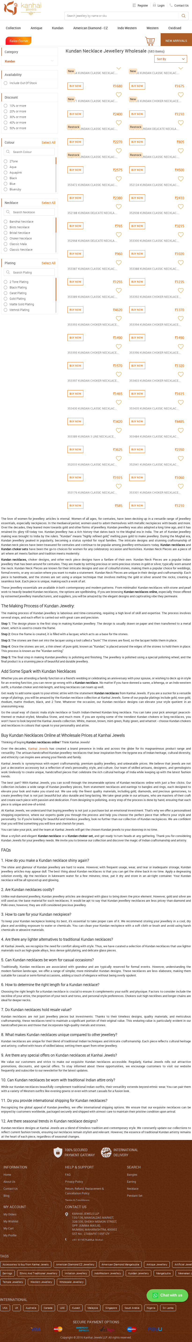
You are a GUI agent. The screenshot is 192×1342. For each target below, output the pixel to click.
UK (16, 1308)
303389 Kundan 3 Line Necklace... (91, 436)
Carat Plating (18, 293)
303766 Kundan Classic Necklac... (154, 73)
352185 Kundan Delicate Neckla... (153, 129)
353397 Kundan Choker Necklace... (93, 380)
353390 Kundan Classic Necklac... (154, 157)
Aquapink (16, 172)
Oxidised (174, 28)
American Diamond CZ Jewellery (75, 1264)
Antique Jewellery (157, 1264)
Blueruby (15, 189)
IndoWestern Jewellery (107, 1273)
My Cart (9, 1228)
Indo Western (127, 28)
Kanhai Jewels (38, 748)
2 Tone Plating (19, 282)
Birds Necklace (20, 227)
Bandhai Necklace (21, 221)
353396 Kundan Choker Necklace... (155, 352)
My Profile (10, 1235)
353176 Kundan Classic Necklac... (92, 492)
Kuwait (76, 1308)
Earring (131, 1181)
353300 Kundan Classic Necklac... (154, 240)
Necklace (132, 1188)
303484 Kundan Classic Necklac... (154, 436)
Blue (12, 184)
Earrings (7, 1273)
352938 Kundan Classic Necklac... (154, 213)
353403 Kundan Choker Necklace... (155, 380)
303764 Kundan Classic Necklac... (92, 73)
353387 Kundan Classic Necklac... (92, 269)
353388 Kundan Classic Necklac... (154, 269)
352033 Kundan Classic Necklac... (92, 464)
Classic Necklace (21, 249)
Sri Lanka (168, 1308)
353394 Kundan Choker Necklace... (155, 324)
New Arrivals (176, 41)
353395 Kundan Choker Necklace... (93, 352)
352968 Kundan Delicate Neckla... (92, 240)
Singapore (111, 1308)
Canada (48, 1308)
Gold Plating (18, 298)
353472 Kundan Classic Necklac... (92, 185)
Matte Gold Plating (22, 304)
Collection (13, 28)
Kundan (57, 28)
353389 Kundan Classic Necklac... (92, 297)
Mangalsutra (163, 1273)
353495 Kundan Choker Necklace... (155, 101)
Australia (31, 1308)
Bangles (132, 1174)
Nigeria (151, 1308)
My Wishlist (11, 1221)
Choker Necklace (21, 238)
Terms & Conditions (77, 1200)
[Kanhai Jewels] (22, 7)
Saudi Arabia (132, 1308)
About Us (9, 1181)
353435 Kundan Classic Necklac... (154, 408)
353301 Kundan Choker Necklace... (155, 492)
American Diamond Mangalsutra (120, 1264)
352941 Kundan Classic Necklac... (154, 464)
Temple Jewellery (13, 1282)
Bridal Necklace (20, 233)
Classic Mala (18, 244)
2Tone (14, 161)
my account (15, 1206)
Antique (36, 28)
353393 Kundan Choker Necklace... (93, 324)
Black (13, 178)
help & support (79, 1167)
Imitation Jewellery (76, 1273)
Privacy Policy (74, 1181)
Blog (6, 1195)
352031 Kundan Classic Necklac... (92, 129)
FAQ (67, 1174)
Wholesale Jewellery (71, 1282)
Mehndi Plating (19, 310)
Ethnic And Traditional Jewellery (38, 1273)
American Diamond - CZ (90, 28)
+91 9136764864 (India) (87, 1240)
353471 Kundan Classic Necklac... (92, 101)
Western (153, 28)
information (15, 1167)
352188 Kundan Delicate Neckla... (92, 213)
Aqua (13, 167)
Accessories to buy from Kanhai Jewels (26, 1264)
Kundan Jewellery (138, 1273)
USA (5, 1308)
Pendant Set (134, 1195)
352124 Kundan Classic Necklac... (154, 185)
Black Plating (18, 287)
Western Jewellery (41, 1282)
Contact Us (11, 1188)
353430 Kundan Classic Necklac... (92, 408)
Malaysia (93, 1308)
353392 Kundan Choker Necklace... (155, 297)
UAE (62, 1308)
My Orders (10, 1214)
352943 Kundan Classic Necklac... (92, 157)
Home (7, 1174)
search (134, 1167)
